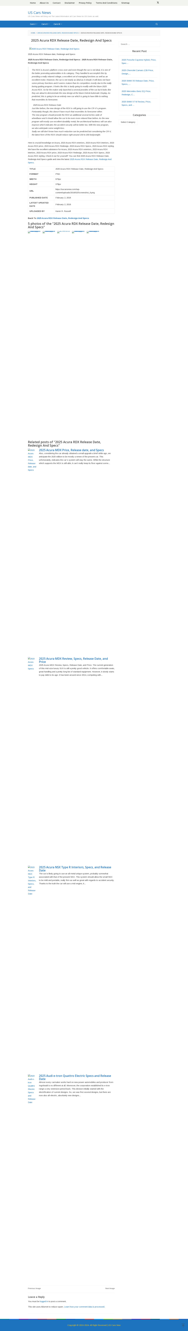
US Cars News (39, 12)
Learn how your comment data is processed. (84, 1307)
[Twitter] (158, 3)
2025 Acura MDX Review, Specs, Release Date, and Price (73, 660)
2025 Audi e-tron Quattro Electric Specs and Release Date (75, 1077)
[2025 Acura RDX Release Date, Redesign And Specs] (54, 48)
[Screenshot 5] (64, 334)
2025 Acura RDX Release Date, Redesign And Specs (63, 218)
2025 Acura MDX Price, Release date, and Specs (71, 450)
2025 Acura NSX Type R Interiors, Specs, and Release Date (75, 868)
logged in (44, 1301)
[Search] (156, 24)
